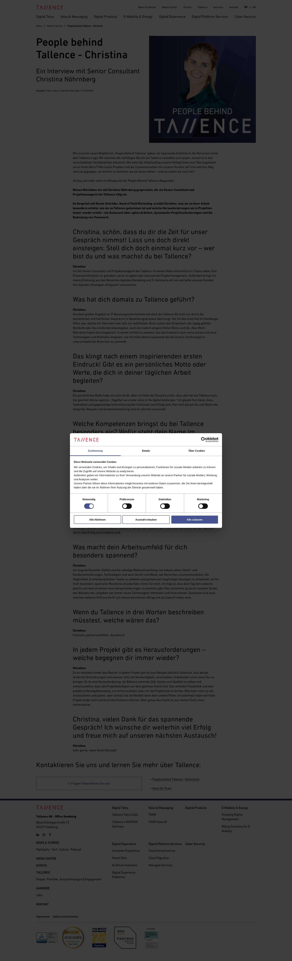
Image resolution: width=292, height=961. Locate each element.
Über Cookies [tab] (197, 450)
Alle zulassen (194, 519)
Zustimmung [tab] (95, 450)
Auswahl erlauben (146, 519)
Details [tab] (146, 450)
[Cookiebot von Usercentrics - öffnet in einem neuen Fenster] (203, 439)
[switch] (127, 506)
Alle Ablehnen (97, 519)
